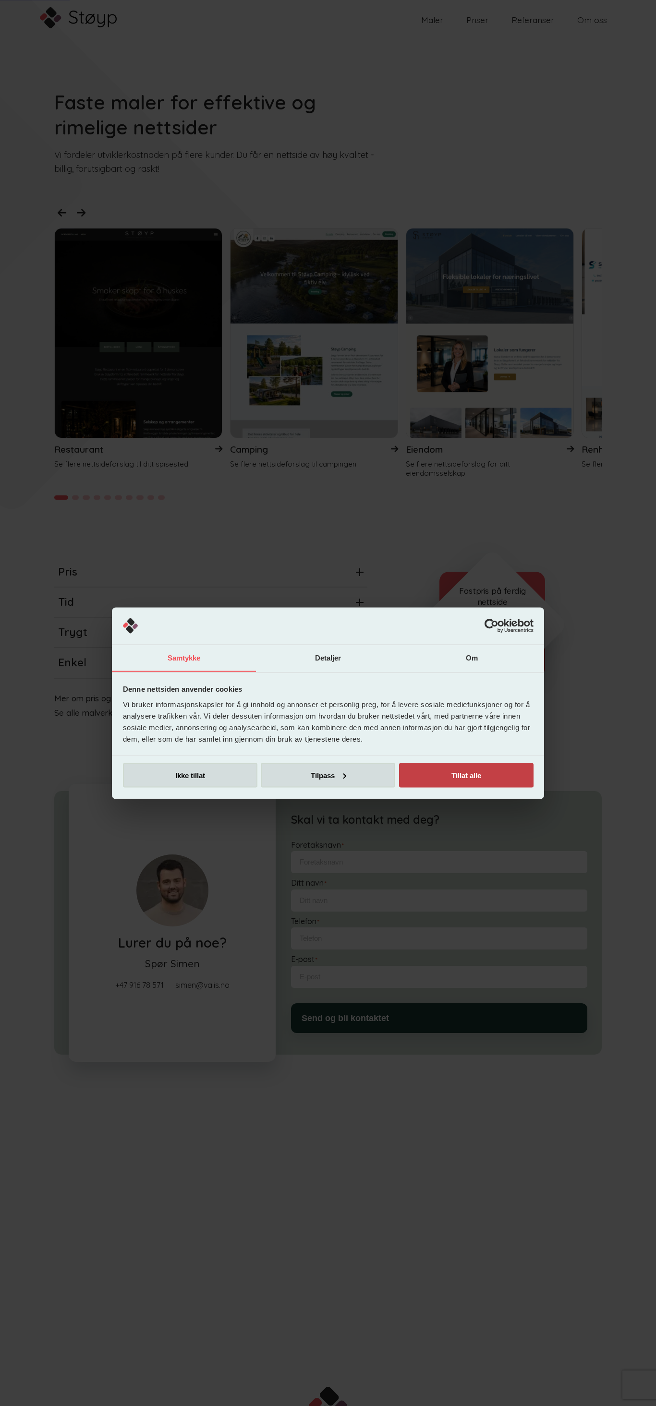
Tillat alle (466, 775)
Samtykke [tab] (184, 657)
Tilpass (323, 775)
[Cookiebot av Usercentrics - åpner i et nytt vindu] (491, 626)
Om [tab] (472, 657)
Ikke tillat (190, 775)
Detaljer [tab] (328, 657)
